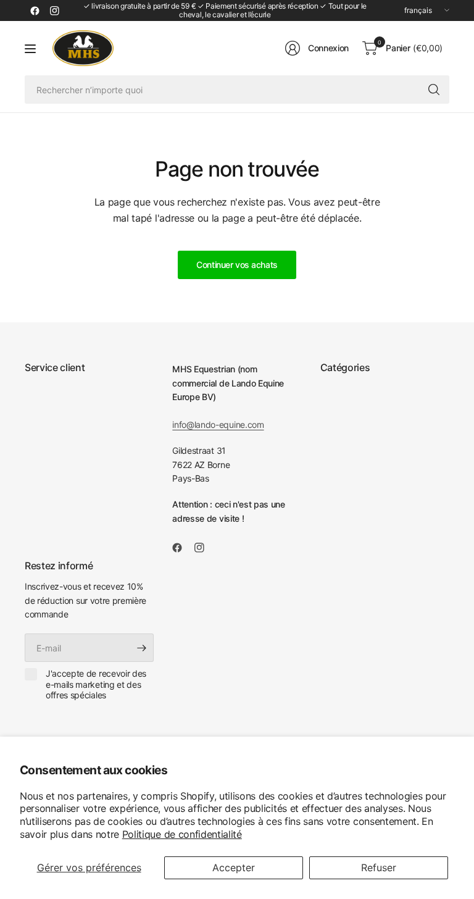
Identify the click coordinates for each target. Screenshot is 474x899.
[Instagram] (54, 10)
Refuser (378, 867)
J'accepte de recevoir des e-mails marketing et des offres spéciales (96, 684)
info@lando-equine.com (218, 424)
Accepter (233, 867)
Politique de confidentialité (182, 834)
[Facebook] (34, 10)
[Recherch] (433, 89)
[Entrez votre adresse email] (141, 647)
